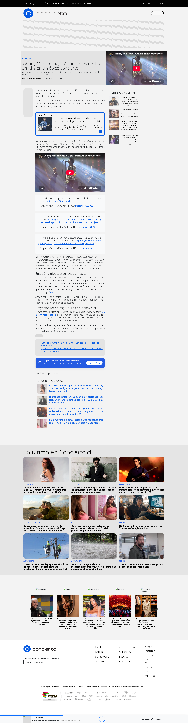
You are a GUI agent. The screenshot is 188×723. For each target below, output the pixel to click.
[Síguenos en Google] (124, 13)
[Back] (90, 719)
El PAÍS (69, 693)
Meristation (127, 702)
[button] (31, 715)
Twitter (148, 659)
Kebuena (133, 696)
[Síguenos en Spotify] (142, 13)
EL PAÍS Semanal (112, 696)
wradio (90, 696)
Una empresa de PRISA (50, 695)
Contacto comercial (34, 662)
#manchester (69, 219)
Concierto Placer (128, 647)
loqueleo (116, 702)
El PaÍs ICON (98, 702)
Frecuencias (88, 3)
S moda (107, 702)
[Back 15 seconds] (96, 719)
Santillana (89, 693)
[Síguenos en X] (135, 13)
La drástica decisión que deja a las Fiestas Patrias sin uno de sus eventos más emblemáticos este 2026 (120, 622)
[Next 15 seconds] (108, 719)
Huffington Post (72, 696)
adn (125, 693)
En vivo (26, 3)
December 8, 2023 (84, 205)
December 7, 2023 (86, 226)
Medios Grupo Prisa (50, 700)
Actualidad (101, 661)
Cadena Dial (126, 696)
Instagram (150, 650)
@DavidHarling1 (46, 222)
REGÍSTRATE (159, 3)
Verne (119, 696)
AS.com (118, 693)
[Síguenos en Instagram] (128, 13)
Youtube (149, 663)
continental (107, 696)
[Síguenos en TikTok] (146, 13)
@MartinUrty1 (95, 219)
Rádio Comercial (136, 702)
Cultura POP (125, 651)
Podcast (123, 656)
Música (39, 336)
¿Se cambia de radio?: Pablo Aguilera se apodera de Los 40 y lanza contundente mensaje (42, 621)
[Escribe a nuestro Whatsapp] (149, 13)
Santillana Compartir (101, 693)
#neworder (96, 240)
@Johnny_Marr (45, 243)
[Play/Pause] (102, 719)
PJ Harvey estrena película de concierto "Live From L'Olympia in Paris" (72, 350)
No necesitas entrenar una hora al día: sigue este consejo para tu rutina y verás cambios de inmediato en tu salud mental (67, 623)
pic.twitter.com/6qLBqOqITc (80, 243)
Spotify (148, 667)
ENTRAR (146, 3)
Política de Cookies (76, 687)
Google (148, 646)
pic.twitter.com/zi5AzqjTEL (85, 222)
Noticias (54, 3)
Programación (35, 3)
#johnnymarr (54, 219)
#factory (82, 219)
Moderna (78, 702)
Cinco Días (99, 696)
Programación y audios (152, 719)
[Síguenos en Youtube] (138, 13)
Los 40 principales (80, 693)
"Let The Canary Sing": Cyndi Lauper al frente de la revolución (72, 344)
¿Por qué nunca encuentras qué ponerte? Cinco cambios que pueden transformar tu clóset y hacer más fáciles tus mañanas (146, 623)
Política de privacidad (59, 687)
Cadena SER (111, 693)
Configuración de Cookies (96, 687)
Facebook (149, 654)
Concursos (64, 3)
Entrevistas (76, 3)
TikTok (148, 671)
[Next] (114, 719)
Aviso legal (45, 687)
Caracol (133, 693)
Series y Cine (102, 656)
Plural (89, 702)
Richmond (67, 702)
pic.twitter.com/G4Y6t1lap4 (56, 201)
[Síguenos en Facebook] (131, 13)
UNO (84, 696)
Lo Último (46, 3)
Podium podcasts (67, 699)
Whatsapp (150, 675)
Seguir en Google (94, 363)
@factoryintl (59, 243)
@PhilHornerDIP (63, 222)
